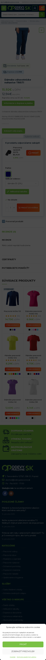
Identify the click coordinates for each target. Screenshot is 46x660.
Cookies (12, 657)
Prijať (23, 644)
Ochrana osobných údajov (26, 657)
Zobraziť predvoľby (23, 651)
